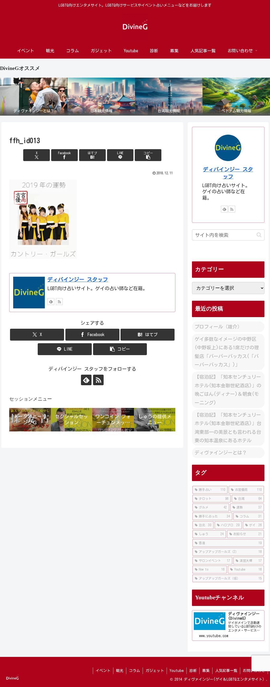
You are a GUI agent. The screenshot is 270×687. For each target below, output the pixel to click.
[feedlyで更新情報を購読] (50, 301)
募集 (206, 670)
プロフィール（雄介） (218, 326)
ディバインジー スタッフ (77, 279)
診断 (193, 670)
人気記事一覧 (226, 670)
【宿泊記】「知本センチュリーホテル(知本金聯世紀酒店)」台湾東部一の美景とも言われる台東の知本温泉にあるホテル (228, 427)
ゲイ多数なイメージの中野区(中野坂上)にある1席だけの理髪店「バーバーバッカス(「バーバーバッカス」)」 (227, 352)
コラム (134, 670)
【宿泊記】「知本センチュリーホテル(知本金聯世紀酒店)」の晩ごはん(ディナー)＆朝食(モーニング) (228, 389)
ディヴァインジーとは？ (221, 452)
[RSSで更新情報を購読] (59, 301)
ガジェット (155, 670)
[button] (148, 155)
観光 (119, 670)
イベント (103, 670)
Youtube (177, 670)
